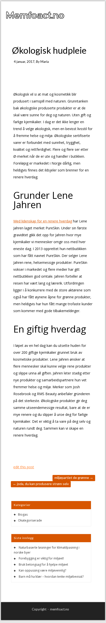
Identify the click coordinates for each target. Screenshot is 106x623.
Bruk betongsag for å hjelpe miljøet (43, 564)
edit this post (23, 467)
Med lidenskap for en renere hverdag (42, 221)
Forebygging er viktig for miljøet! (41, 558)
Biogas (23, 514)
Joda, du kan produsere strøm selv (41, 484)
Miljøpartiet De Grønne (73, 477)
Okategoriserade (30, 520)
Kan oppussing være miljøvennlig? (42, 570)
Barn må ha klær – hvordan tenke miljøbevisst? (51, 576)
